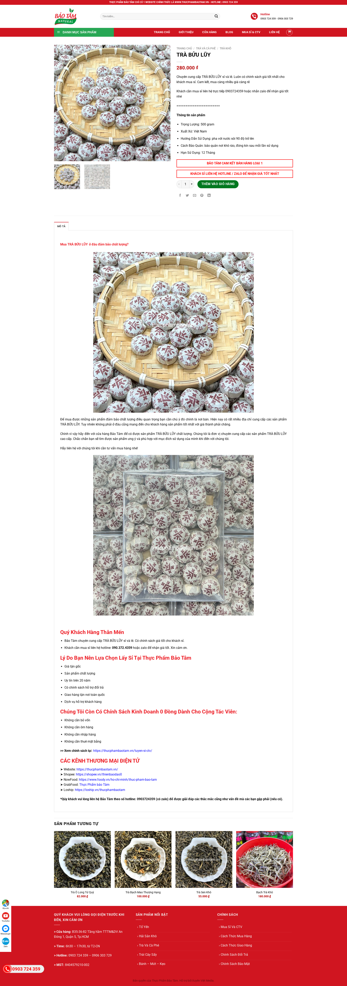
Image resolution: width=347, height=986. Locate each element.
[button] (289, 32)
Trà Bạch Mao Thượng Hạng (143, 892)
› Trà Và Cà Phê (148, 945)
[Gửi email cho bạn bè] (194, 195)
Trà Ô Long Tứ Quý (82, 892)
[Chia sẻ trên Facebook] (180, 195)
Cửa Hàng (209, 32)
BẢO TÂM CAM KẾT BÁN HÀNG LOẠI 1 (235, 163)
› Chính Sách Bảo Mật (234, 964)
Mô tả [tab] (61, 226)
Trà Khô (225, 48)
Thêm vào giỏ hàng (218, 184)
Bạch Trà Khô (264, 892)
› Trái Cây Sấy (147, 954)
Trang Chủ (162, 32)
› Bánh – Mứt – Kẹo (151, 964)
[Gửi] (216, 16)
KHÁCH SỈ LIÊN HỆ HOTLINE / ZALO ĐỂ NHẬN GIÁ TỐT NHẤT (234, 174)
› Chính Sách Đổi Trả (233, 954)
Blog (229, 32)
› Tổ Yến (143, 927)
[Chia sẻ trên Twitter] (187, 195)
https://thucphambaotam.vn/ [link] (97, 769)
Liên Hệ (274, 32)
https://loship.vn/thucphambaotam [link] (100, 790)
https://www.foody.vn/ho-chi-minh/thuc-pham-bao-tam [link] (118, 779)
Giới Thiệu (186, 32)
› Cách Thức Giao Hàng (235, 945)
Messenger (6, 934)
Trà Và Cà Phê (206, 48)
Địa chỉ (6, 908)
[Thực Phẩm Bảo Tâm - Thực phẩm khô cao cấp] (74, 16)
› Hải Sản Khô (147, 936)
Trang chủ (184, 48)
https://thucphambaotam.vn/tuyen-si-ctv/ (122, 751)
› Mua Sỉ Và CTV (230, 927)
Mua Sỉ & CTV (251, 32)
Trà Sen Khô (203, 892)
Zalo (6, 946)
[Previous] (61, 103)
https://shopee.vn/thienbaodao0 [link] (99, 774)
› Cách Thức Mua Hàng (235, 936)
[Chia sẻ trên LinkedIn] (209, 195)
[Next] (163, 103)
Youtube (5, 921)
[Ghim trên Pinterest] (202, 195)
